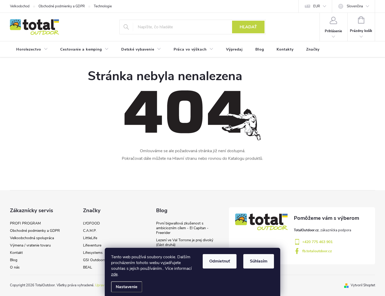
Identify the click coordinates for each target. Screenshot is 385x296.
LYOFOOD (91, 223)
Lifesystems (93, 252)
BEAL (87, 267)
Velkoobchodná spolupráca (32, 237)
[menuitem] (32, 49)
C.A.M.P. (89, 230)
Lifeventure (92, 245)
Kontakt (16, 252)
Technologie (103, 6)
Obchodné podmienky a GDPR (61, 6)
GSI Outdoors (94, 259)
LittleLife (90, 237)
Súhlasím (258, 261)
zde (114, 274)
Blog (13, 259)
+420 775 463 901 (317, 241)
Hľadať (248, 27)
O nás (15, 267)
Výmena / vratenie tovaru (30, 245)
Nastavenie (127, 287)
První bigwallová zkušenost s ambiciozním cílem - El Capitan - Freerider (182, 228)
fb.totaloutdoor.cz (317, 251)
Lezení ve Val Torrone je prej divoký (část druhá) (184, 242)
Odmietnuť (219, 261)
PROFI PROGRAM (25, 223)
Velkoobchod (20, 6)
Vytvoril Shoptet (363, 285)
